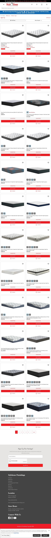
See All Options (32, 112)
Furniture (10, 478)
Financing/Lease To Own (13, 483)
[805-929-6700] (41, 4)
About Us (10, 486)
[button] (3, 4)
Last (34, 432)
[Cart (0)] (46, 4)
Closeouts (10, 481)
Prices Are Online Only (26, 1)
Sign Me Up (25, 465)
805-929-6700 (14, 500)
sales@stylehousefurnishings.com (18, 502)
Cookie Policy (16, 532)
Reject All (45, 535)
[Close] (49, 530)
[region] (25, 533)
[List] (31, 4)
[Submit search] (48, 8)
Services (10, 484)
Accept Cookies (37, 535)
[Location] (36, 4)
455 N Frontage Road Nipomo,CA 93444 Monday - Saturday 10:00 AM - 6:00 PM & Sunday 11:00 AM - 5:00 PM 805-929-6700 (26, 12)
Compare (13, 56)
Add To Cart (12, 53)
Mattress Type (13, 15)
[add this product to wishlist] (22, 25)
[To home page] (12, 4)
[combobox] (38, 20)
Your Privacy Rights (5, 535)
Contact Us (10, 488)
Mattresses (8, 15)
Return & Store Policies (12, 489)
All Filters (13, 20)
